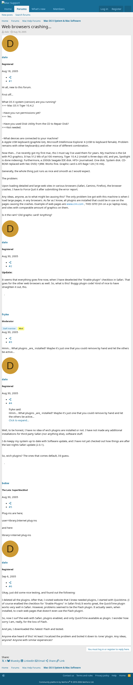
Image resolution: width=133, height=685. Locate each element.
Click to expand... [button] (19, 420)
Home (8, 9)
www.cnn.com (74, 204)
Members (59, 9)
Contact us (68, 675)
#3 (10, 342)
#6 (10, 586)
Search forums (22, 14)
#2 (10, 266)
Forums (21, 9)
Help (114, 675)
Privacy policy (102, 675)
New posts (7, 14)
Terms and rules (84, 675)
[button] (48, 9)
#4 (10, 403)
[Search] (128, 9)
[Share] (10, 77)
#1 (10, 81)
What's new (38, 9)
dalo (7, 31)
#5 (10, 507)
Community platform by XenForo (66, 682)
